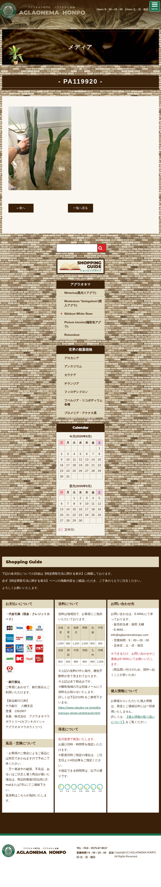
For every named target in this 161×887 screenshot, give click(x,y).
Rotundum (71, 334)
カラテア (70, 375)
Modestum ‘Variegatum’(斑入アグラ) (83, 303)
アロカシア (71, 358)
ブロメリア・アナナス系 (80, 413)
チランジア (71, 383)
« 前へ (21, 208)
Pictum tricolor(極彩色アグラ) (82, 324)
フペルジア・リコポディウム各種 (83, 402)
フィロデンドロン (76, 391)
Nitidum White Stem (78, 313)
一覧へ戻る (80, 208)
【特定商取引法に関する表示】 (63, 573)
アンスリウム (73, 366)
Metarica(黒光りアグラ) (80, 292)
